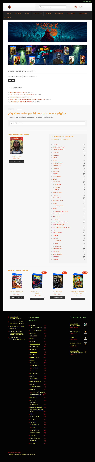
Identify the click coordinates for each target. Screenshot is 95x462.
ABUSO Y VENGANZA (58, 147)
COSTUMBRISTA (59, 206)
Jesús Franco (71, 13)
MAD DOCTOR (56, 198)
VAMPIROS (56, 251)
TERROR (55, 238)
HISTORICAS (56, 182)
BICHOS (55, 157)
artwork (48, 13)
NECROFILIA (56, 216)
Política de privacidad (13, 454)
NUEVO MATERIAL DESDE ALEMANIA (18, 97)
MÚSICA (55, 208)
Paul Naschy (83, 13)
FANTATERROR (57, 176)
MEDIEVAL (57, 187)
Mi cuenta (18, 13)
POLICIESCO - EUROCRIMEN (60, 222)
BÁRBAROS (58, 184)
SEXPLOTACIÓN (57, 232)
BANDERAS (56, 155)
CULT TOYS (56, 171)
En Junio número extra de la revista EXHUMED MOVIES (22, 94)
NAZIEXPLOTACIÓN (58, 214)
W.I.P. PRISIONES (57, 254)
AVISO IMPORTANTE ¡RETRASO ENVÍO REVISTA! (21, 101)
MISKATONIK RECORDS (61, 211)
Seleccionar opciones (16, 161)
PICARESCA (56, 219)
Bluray (27, 13)
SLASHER (55, 235)
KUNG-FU (55, 195)
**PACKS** (55, 144)
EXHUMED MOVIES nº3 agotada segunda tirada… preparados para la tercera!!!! (27, 99)
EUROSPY (55, 174)
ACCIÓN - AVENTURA (58, 149)
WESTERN (56, 256)
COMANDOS (56, 168)
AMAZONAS (56, 152)
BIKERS (55, 160)
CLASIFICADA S (57, 165)
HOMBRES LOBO (57, 192)
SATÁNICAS (58, 246)
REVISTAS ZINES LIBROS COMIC (62, 227)
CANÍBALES (58, 240)
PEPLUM (57, 190)
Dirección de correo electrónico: (15, 76)
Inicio (11, 109)
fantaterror (59, 13)
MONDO (55, 203)
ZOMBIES (55, 259)
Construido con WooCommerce (27, 454)
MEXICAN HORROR (58, 200)
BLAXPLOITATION (57, 163)
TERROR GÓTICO (57, 248)
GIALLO (55, 179)
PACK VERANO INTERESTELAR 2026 (18, 92)
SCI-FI (54, 230)
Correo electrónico (87, 1)
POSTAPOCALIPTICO (58, 224)
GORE (56, 243)
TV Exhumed (7, 17)
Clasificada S (37, 13)
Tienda (9, 13)
